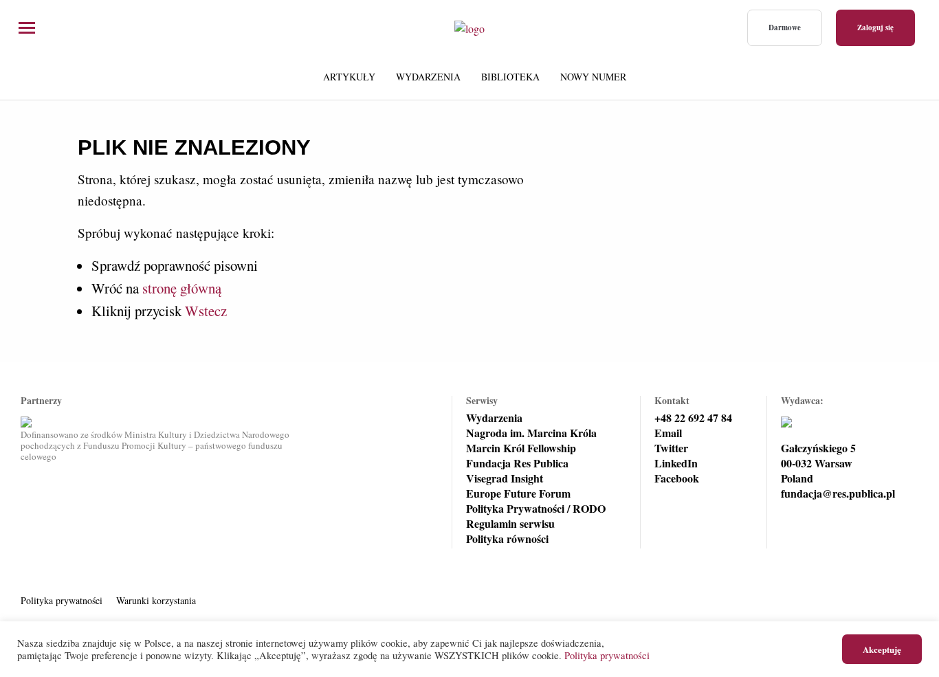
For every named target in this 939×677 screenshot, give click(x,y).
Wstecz (206, 310)
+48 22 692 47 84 (693, 417)
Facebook (676, 478)
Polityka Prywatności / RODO (536, 508)
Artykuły (349, 76)
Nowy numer (593, 76)
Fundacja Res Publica (517, 463)
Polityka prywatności (61, 600)
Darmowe (785, 27)
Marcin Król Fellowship (521, 448)
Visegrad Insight (504, 478)
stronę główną (181, 288)
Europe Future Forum (518, 493)
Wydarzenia (428, 76)
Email (668, 433)
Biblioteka (510, 76)
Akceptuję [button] (882, 649)
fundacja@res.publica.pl (838, 493)
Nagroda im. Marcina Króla (531, 433)
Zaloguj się (875, 27)
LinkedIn (676, 463)
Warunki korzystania (156, 600)
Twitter (671, 448)
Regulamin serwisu (510, 523)
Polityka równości (507, 538)
